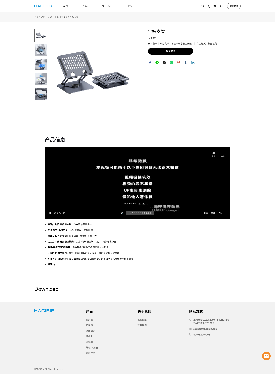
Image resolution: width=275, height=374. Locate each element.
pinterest (178, 62)
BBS (129, 6)
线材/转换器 (92, 347)
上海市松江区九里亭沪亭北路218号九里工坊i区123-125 (211, 321)
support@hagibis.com (205, 328)
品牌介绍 (142, 319)
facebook (150, 62)
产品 (85, 6)
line (157, 62)
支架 (50, 17)
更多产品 (90, 353)
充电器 (89, 342)
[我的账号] (221, 6)
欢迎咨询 (170, 51)
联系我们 (234, 6)
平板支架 (74, 17)
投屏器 (89, 319)
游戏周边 (90, 330)
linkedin (193, 62)
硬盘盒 (89, 336)
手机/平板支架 (61, 17)
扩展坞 (89, 325)
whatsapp (171, 62)
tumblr (186, 62)
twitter (164, 62)
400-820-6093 (201, 334)
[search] (202, 6)
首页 (65, 6)
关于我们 (107, 6)
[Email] (266, 356)
